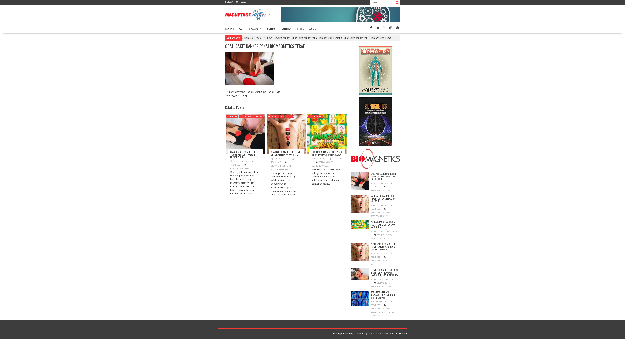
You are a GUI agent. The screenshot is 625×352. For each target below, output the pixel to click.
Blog (241, 28)
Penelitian (286, 28)
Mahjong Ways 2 (320, 165)
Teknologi (376, 316)
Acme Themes (399, 333)
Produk (300, 28)
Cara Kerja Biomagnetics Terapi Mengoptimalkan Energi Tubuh (243, 154)
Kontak (312, 28)
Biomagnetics (377, 260)
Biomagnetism (377, 286)
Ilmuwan (229, 28)
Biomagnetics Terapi (240, 168)
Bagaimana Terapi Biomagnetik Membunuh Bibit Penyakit (383, 294)
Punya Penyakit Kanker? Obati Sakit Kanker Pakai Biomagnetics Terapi (253, 93)
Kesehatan (389, 312)
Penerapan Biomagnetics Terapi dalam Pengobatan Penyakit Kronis (384, 246)
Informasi (271, 28)
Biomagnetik (255, 28)
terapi (388, 286)
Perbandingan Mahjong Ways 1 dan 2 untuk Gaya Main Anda (327, 153)
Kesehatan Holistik (281, 169)
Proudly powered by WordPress (348, 333)
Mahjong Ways (325, 162)
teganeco (337, 158)
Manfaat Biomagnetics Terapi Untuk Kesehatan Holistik (286, 153)
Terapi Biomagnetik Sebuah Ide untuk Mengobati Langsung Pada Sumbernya (385, 272)
